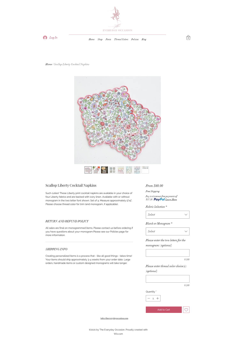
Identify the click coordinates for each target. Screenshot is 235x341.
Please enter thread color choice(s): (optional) (166, 268)
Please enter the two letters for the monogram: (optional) (166, 243)
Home (49, 64)
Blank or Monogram (159, 223)
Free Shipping (152, 191)
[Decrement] (148, 298)
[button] (188, 37)
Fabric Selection (156, 206)
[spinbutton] (153, 298)
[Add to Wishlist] (186, 310)
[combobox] (167, 215)
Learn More (171, 199)
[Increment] (158, 298)
